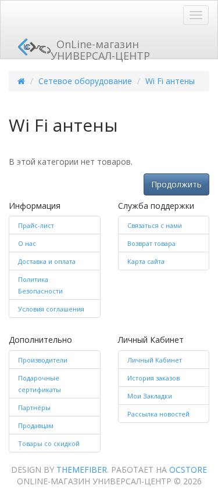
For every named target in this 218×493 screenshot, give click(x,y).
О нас (27, 243)
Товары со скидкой (49, 443)
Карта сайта (146, 261)
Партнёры (34, 407)
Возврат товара (151, 243)
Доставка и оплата (47, 261)
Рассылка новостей (158, 413)
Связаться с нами (154, 225)
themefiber (81, 469)
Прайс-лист (36, 225)
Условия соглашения (51, 308)
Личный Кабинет (154, 360)
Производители (42, 360)
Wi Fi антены (170, 80)
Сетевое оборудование (85, 80)
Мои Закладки (149, 396)
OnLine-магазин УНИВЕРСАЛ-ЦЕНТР (100, 48)
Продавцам (35, 425)
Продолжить (176, 184)
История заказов (153, 378)
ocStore (188, 469)
